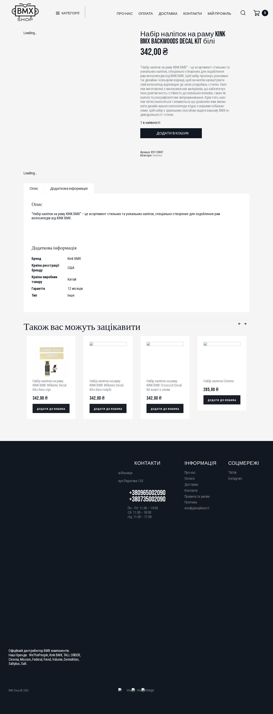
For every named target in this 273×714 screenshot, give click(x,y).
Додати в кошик (173, 133)
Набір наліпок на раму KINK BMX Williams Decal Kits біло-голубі (107, 385)
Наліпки (157, 155)
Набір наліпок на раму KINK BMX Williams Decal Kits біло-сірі (50, 385)
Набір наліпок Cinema (218, 381)
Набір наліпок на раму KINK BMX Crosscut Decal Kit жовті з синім (164, 385)
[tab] (34, 188)
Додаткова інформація (69, 189)
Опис (34, 189)
